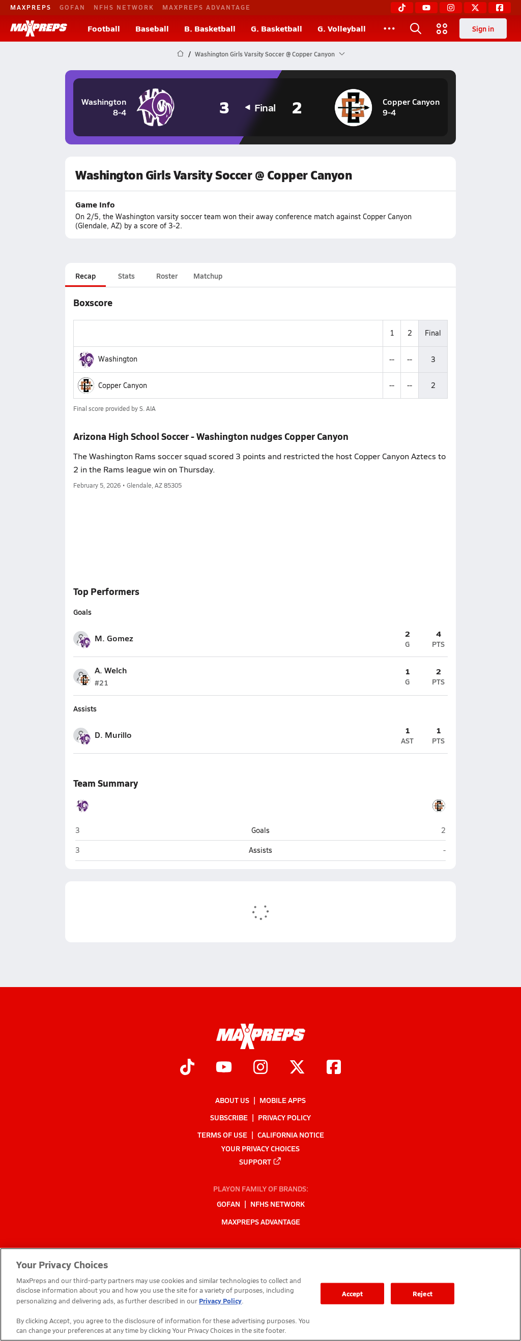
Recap (85, 276)
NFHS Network (124, 7)
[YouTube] (426, 7)
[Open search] (415, 28)
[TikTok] (402, 7)
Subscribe (229, 1117)
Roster (167, 276)
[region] (260, 1294)
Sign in (483, 28)
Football (104, 28)
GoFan (72, 7)
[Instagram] (451, 7)
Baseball (152, 28)
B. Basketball (210, 28)
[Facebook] (499, 7)
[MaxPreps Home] (38, 28)
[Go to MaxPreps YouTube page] (224, 1068)
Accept (352, 1293)
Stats (126, 276)
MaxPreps (30, 7)
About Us (232, 1100)
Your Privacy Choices (260, 1147)
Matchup (207, 276)
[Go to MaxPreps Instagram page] (260, 1068)
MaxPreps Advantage (206, 7)
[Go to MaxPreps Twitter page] (297, 1068)
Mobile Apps (282, 1100)
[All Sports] (389, 28)
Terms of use (222, 1134)
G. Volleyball (341, 28)
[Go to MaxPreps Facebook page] (334, 1068)
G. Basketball (276, 28)
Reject (422, 1293)
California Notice (290, 1134)
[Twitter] (475, 7)
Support (255, 1161)
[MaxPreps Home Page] (180, 54)
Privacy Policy (284, 1117)
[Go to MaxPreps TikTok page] (187, 1068)
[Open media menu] (442, 28)
